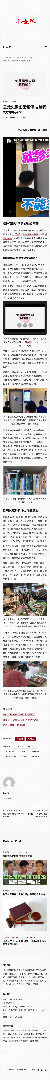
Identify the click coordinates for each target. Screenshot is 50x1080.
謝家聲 (5, 117)
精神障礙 (24, 757)
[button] (19, 325)
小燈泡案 (16, 234)
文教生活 (14, 101)
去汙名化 (31, 746)
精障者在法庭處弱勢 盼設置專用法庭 (20, 719)
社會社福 (15, 937)
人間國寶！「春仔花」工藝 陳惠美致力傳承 (37, 814)
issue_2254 (19, 746)
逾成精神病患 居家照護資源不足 (19, 714)
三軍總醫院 (28, 342)
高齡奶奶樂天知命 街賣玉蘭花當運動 (13, 814)
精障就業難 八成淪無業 (14, 724)
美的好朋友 (39, 342)
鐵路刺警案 (35, 757)
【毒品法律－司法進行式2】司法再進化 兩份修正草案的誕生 (24, 942)
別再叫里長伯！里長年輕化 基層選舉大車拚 (24, 894)
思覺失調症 (35, 751)
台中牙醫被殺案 (30, 234)
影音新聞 (6, 101)
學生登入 (34, 1069)
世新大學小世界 (24, 1069)
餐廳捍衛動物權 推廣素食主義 (17, 855)
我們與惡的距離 (11, 757)
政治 (13, 890)
